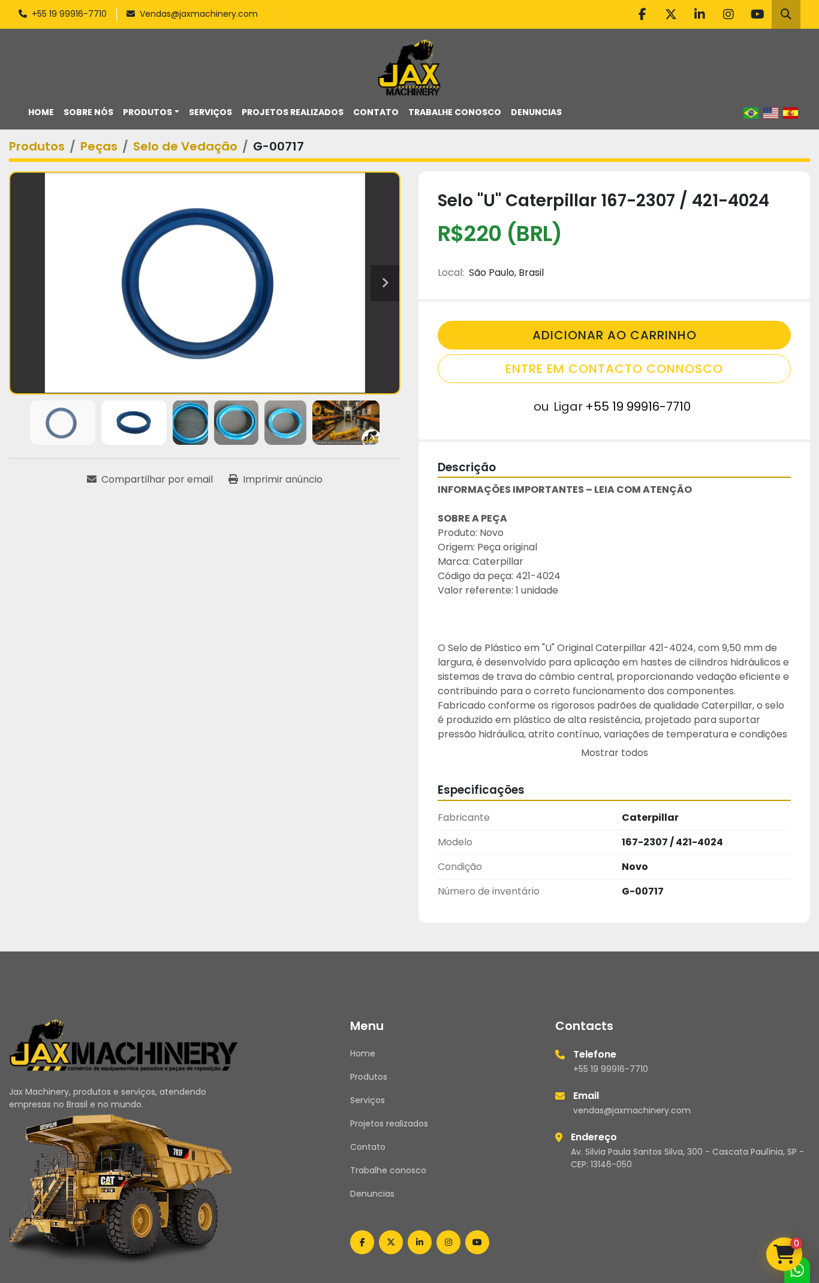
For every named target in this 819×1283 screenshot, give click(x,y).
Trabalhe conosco (454, 112)
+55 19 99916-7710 (69, 14)
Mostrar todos (614, 753)
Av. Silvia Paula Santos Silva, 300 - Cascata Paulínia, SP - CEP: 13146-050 (687, 1158)
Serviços (210, 112)
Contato (376, 112)
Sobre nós (88, 112)
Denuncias (536, 112)
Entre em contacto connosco (614, 368)
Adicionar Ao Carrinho (614, 335)
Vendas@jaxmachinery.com (199, 14)
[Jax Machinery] (124, 1044)
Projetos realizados (293, 112)
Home (41, 112)
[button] (151, 112)
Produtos (147, 112)
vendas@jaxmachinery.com (632, 1110)
